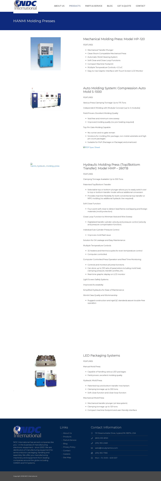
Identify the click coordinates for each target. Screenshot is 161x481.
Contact (66, 450)
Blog (65, 443)
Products (67, 437)
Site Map (67, 457)
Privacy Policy (69, 447)
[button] (82, 6)
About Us (67, 433)
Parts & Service (69, 440)
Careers (66, 454)
